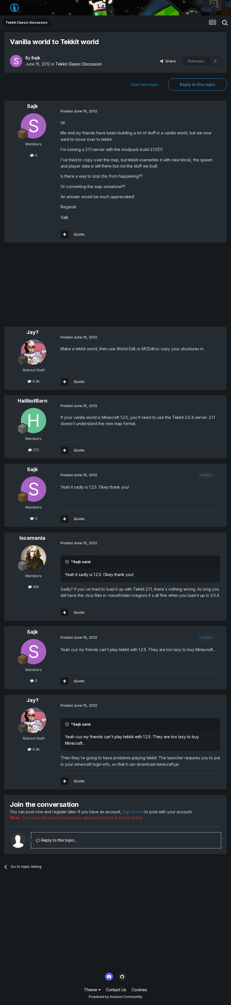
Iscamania (32, 538)
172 (35, 450)
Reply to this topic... (58, 840)
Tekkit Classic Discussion (78, 64)
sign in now (133, 811)
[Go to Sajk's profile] (16, 61)
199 (35, 586)
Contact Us (116, 989)
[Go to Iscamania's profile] (33, 557)
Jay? (32, 332)
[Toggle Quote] (67, 561)
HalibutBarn (32, 401)
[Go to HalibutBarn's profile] (33, 420)
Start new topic (145, 84)
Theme (91, 989)
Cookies (139, 989)
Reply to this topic (197, 84)
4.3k (35, 381)
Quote (79, 234)
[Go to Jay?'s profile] (33, 352)
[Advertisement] (70, 287)
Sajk (35, 57)
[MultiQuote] (64, 234)
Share (169, 61)
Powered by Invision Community (115, 997)
